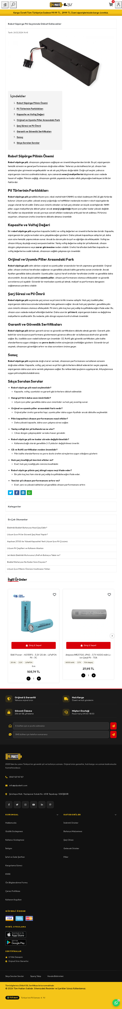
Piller (66, 857)
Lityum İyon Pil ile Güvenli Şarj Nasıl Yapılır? (27, 534)
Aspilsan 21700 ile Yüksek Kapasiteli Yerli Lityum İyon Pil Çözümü (37, 541)
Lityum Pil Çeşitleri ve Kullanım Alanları (25, 548)
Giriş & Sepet (35, 645)
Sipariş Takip (35, 976)
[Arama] (13, 4)
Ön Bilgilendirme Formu (16, 882)
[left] (10, 636)
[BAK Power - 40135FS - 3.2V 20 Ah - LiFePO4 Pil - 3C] (34, 615)
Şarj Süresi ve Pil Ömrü (29, 125)
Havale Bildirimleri (55, 976)
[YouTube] (33, 804)
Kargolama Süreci (13, 865)
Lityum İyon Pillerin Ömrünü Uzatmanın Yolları (28, 569)
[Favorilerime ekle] (54, 594)
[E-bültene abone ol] (113, 726)
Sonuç (20, 137)
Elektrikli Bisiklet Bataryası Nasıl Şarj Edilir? (27, 527)
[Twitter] (17, 804)
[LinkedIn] (41, 804)
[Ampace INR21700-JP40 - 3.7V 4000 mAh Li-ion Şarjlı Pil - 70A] (88, 615)
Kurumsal (12, 814)
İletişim (8, 848)
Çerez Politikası (12, 891)
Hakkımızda (10, 822)
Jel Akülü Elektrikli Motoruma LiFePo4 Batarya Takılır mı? (33, 555)
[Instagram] (25, 804)
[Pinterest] (50, 804)
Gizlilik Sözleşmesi (14, 831)
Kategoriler (72, 814)
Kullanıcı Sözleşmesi (14, 840)
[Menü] (4, 4)
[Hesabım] (118, 4)
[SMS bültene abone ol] (113, 734)
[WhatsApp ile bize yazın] (116, 1002)
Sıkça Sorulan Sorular (28, 142)
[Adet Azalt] (28, 679)
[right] (112, 636)
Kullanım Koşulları (13, 899)
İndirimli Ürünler (71, 822)
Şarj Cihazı (69, 840)
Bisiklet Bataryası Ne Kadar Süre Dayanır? (27, 562)
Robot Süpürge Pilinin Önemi (32, 103)
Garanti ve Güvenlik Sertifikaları (34, 131)
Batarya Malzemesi (73, 831)
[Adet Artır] (39, 679)
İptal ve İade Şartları (15, 857)
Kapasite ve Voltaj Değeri (30, 114)
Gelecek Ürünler (71, 848)
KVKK (7, 874)
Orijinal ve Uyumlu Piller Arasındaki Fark (38, 120)
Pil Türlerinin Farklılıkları (30, 108)
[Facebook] (8, 804)
